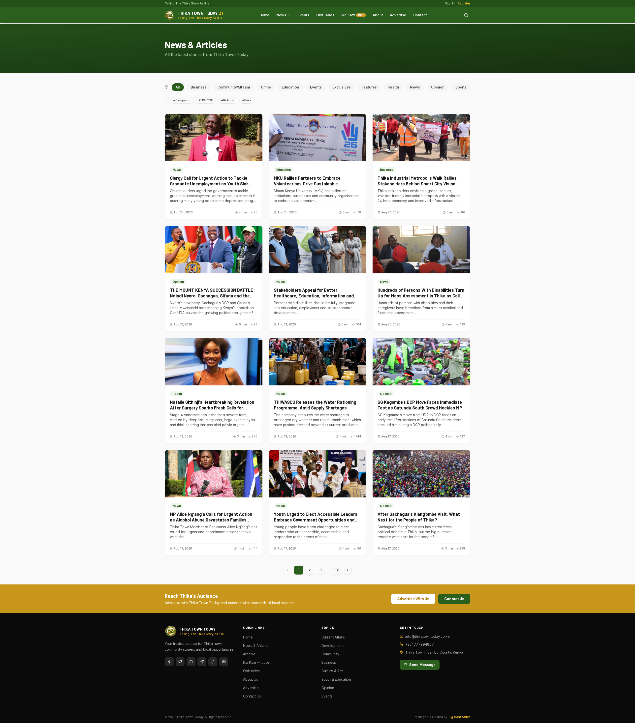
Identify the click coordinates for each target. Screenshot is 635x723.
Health (393, 87)
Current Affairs (333, 637)
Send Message (422, 665)
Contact (420, 15)
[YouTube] (223, 661)
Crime (266, 87)
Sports (461, 87)
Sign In (450, 3)
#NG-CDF (206, 100)
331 (336, 570)
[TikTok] (212, 661)
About (378, 15)
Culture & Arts (332, 671)
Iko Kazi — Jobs (256, 662)
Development (332, 645)
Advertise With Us (413, 599)
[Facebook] (169, 661)
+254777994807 (419, 644)
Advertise (398, 15)
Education (290, 87)
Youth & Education (336, 679)
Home (264, 15)
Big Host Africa (459, 717)
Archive (249, 654)
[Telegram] (201, 661)
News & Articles (255, 645)
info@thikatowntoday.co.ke (427, 636)
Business (199, 87)
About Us (250, 679)
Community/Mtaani (234, 87)
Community (330, 654)
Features (369, 87)
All (178, 87)
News (281, 15)
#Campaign (181, 100)
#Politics (227, 100)
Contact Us (454, 599)
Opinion (437, 87)
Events (303, 15)
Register (464, 3)
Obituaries (325, 15)
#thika (246, 100)
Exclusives (342, 87)
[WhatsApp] (191, 661)
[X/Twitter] (180, 661)
